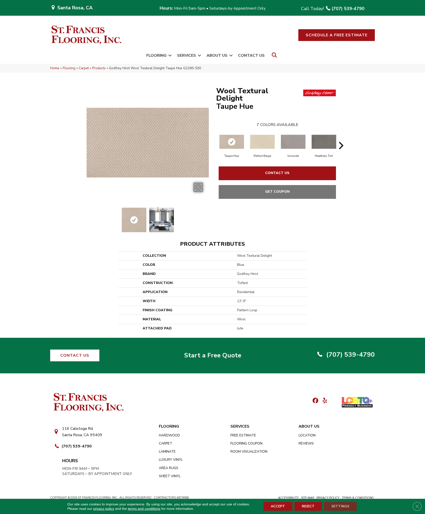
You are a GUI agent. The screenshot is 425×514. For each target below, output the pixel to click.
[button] (336, 35)
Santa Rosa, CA (75, 7)
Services (186, 55)
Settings (340, 506)
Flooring (156, 55)
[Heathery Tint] (323, 142)
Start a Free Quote (212, 355)
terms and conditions (144, 509)
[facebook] (314, 401)
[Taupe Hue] (231, 142)
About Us (217, 55)
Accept (278, 506)
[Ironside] (293, 142)
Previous (89, 217)
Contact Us (251, 55)
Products (99, 68)
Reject (308, 506)
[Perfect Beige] (262, 142)
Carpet (84, 68)
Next (206, 217)
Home (54, 68)
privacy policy (103, 509)
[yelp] (323, 401)
